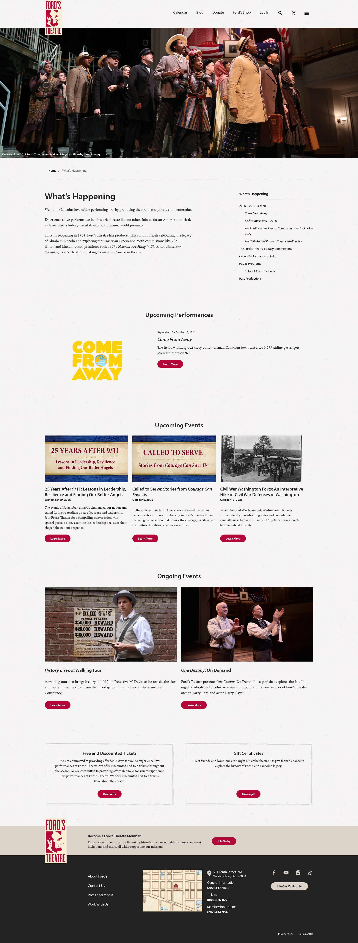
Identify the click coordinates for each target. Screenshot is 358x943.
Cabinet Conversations (260, 271)
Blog (199, 12)
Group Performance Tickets (257, 256)
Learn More (170, 364)
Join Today (224, 841)
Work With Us (98, 904)
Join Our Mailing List (289, 886)
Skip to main (84, 7)
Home (52, 170)
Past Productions (250, 278)
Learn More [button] (57, 538)
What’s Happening (74, 170)
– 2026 (261, 221)
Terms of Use (306, 934)
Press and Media (100, 894)
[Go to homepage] (53, 17)
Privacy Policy (285, 934)
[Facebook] (274, 873)
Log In (264, 12)
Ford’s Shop (242, 12)
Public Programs (250, 263)
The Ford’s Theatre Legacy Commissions (265, 248)
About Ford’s (97, 876)
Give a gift (248, 794)
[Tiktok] (310, 873)
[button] (280, 13)
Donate (218, 12)
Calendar (180, 12)
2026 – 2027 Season (252, 206)
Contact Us (96, 885)
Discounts (109, 794)
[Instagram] (298, 873)
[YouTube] (286, 873)
